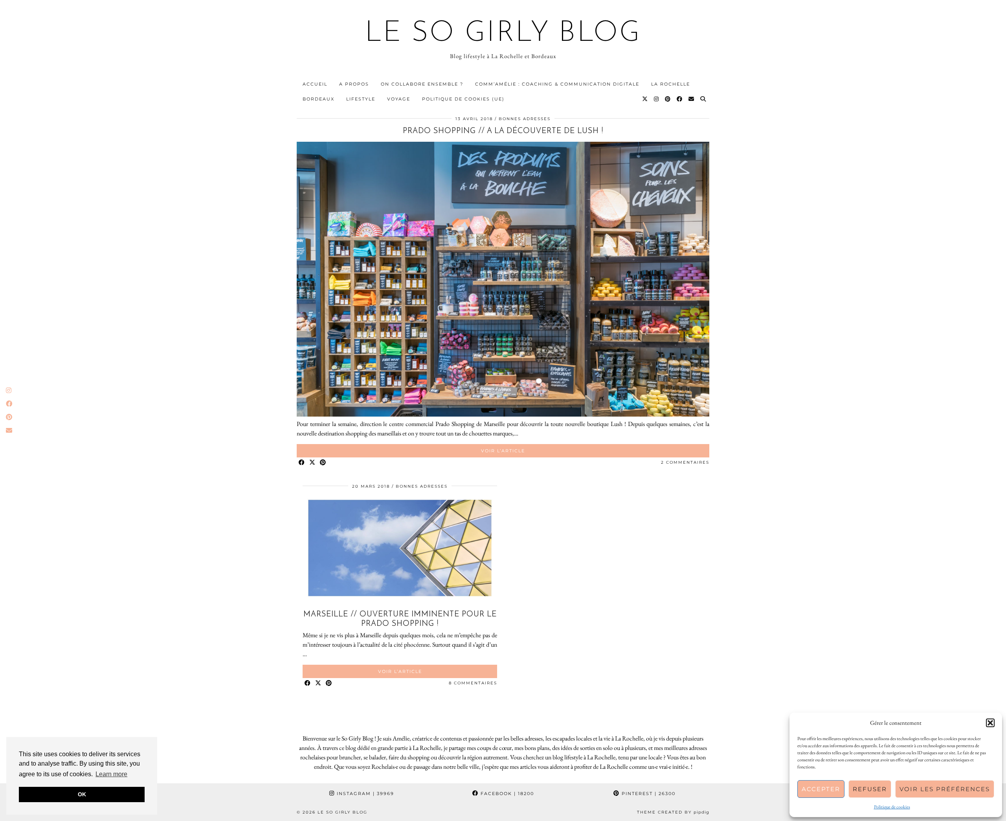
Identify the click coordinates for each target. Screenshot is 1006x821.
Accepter (821, 789)
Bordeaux (318, 99)
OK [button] (82, 794)
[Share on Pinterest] (323, 462)
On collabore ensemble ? (422, 84)
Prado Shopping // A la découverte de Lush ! (503, 131)
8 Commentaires (473, 683)
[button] (990, 723)
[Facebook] (680, 98)
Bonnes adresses (525, 118)
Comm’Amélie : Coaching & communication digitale (557, 84)
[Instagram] (656, 98)
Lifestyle (360, 99)
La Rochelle (670, 84)
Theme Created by (673, 812)
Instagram (364, 793)
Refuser (870, 789)
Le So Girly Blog (503, 34)
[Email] (691, 98)
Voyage (398, 99)
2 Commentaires (685, 462)
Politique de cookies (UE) (463, 99)
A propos (354, 84)
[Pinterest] (668, 98)
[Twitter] (645, 98)
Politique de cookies (892, 807)
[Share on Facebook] (302, 462)
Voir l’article (503, 450)
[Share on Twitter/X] (312, 462)
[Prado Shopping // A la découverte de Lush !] (503, 414)
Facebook (506, 793)
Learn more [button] (111, 774)
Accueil (315, 84)
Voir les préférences (945, 789)
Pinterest (648, 793)
